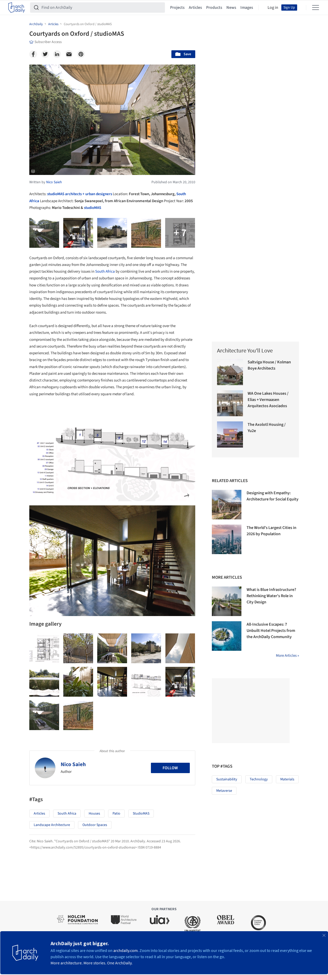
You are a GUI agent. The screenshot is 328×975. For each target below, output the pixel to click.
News (231, 7)
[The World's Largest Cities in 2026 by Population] (226, 539)
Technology (259, 779)
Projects (177, 7)
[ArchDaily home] (16, 7)
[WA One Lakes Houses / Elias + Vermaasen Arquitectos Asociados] (230, 403)
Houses (94, 813)
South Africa (105, 271)
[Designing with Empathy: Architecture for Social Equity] (226, 504)
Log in (273, 7)
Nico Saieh (73, 764)
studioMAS (92, 207)
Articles (195, 7)
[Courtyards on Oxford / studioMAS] (44, 648)
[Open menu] (315, 7)
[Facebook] (33, 54)
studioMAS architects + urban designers (79, 194)
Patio (116, 813)
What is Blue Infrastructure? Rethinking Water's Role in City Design (271, 596)
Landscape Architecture (52, 825)
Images (246, 7)
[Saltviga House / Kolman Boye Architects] (230, 372)
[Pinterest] (81, 54)
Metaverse (224, 790)
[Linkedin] (57, 54)
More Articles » (287, 656)
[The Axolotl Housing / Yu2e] (230, 434)
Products (214, 7)
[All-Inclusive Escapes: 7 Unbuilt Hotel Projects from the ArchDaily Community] (226, 636)
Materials (287, 779)
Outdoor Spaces (94, 825)
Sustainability (226, 779)
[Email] (69, 54)
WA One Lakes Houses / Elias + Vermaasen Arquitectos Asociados (268, 400)
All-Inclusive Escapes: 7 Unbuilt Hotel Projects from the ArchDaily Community (271, 630)
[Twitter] (45, 54)
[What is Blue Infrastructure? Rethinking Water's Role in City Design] (226, 601)
